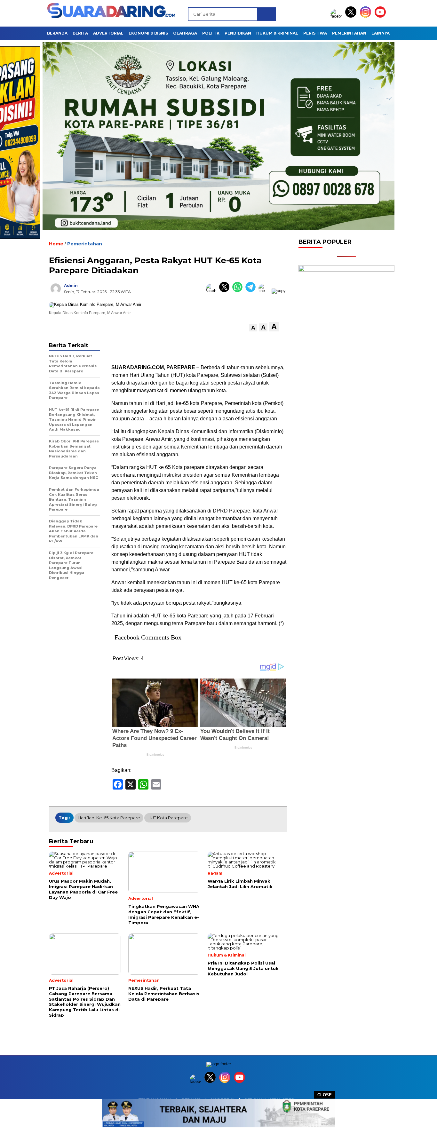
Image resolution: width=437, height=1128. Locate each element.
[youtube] (381, 16)
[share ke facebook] (212, 290)
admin (71, 285)
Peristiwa (315, 33)
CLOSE (324, 1094)
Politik (210, 33)
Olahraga (185, 33)
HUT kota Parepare (167, 817)
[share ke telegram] (251, 290)
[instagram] (366, 16)
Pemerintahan (349, 33)
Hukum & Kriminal (277, 33)
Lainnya (380, 33)
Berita (80, 33)
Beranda (57, 33)
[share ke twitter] (225, 290)
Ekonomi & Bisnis (148, 33)
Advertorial (108, 33)
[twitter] (352, 16)
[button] (253, 327)
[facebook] (337, 16)
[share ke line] (265, 290)
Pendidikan (238, 33)
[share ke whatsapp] (238, 290)
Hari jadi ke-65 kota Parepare (109, 817)
